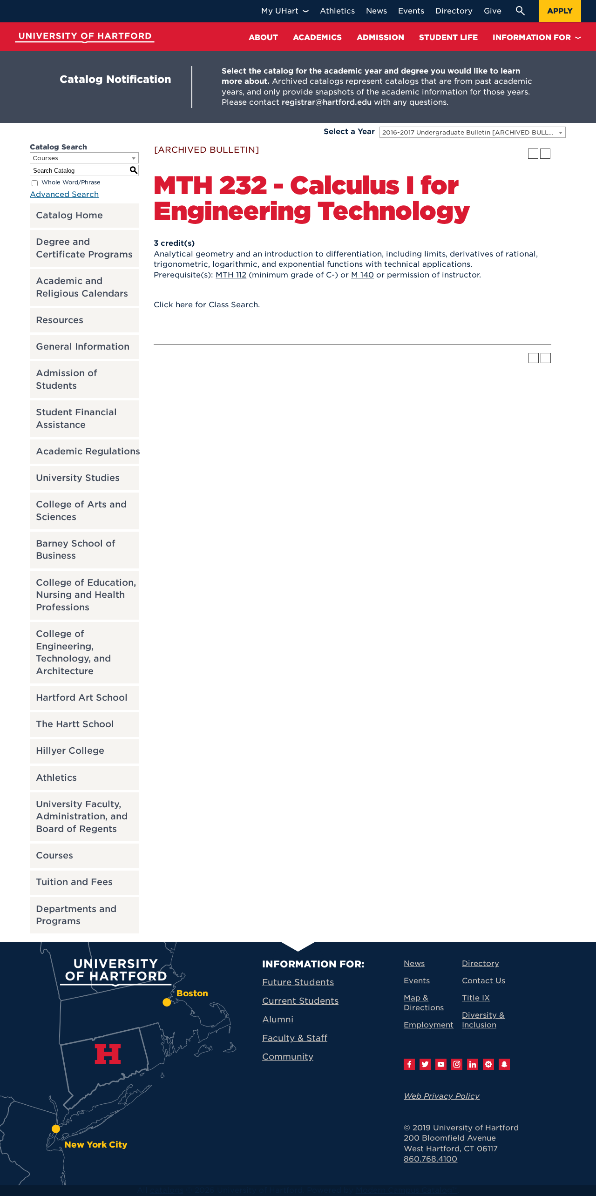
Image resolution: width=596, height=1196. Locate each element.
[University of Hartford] (85, 38)
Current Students (300, 1001)
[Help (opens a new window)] (545, 154)
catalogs (166, 1190)
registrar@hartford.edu (327, 102)
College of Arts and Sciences (81, 510)
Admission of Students (66, 379)
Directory (480, 963)
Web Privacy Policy (442, 1096)
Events (417, 980)
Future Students (298, 982)
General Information (82, 346)
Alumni (277, 1019)
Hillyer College (70, 750)
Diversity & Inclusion (483, 1020)
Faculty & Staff (294, 1038)
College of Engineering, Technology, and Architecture (73, 652)
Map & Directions (424, 1002)
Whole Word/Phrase (71, 182)
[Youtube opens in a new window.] (441, 1064)
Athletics (56, 777)
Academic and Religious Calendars (82, 287)
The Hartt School (75, 724)
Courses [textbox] (45, 158)
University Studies (78, 478)
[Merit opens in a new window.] (488, 1064)
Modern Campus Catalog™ (407, 1190)
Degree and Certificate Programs (84, 248)
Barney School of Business (75, 549)
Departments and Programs (76, 915)
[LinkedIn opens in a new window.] (472, 1064)
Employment (429, 1024)
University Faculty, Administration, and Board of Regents (82, 816)
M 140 (362, 274)
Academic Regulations (88, 451)
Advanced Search (64, 194)
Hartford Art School (82, 697)
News (414, 963)
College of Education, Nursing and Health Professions (86, 595)
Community (287, 1056)
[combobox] (472, 132)
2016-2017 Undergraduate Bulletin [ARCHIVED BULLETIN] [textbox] (473, 132)
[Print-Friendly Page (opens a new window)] (533, 154)
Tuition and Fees (74, 882)
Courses (54, 855)
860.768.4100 (430, 1159)
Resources (59, 320)
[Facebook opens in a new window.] (409, 1064)
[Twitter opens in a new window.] (425, 1064)
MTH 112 (231, 274)
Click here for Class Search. (207, 304)
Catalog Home (69, 215)
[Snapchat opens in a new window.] (504, 1064)
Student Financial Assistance (76, 418)
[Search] (520, 11)
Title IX (476, 997)
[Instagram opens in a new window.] (456, 1064)
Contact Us (483, 980)
